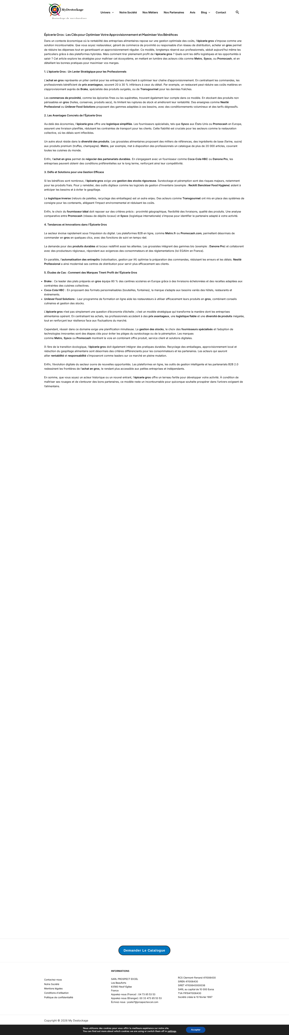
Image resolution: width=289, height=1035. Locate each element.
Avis (192, 12)
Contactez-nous (53, 979)
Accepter (195, 1029)
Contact (221, 12)
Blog (204, 12)
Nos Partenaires (174, 12)
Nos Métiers (150, 12)
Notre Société (128, 12)
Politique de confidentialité (58, 997)
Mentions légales (53, 988)
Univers (105, 12)
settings (172, 1031)
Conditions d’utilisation (56, 992)
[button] (112, 12)
